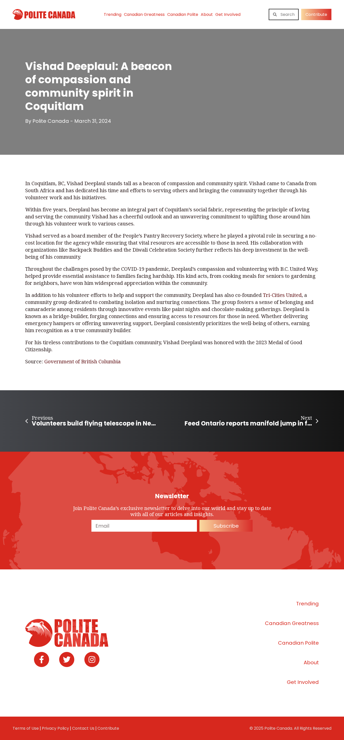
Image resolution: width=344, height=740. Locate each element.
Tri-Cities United (282, 295)
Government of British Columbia (82, 361)
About (207, 14)
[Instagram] (91, 659)
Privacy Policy (55, 728)
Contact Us (83, 728)
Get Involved (227, 14)
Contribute (108, 728)
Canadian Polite (182, 14)
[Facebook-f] (41, 659)
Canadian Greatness (144, 14)
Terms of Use (26, 728)
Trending (112, 14)
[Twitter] (66, 659)
